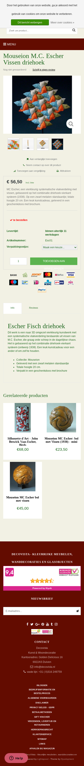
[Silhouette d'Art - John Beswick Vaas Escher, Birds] (22, 417)
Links (42, 744)
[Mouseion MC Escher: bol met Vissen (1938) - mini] (61, 417)
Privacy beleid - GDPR (42, 707)
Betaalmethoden (42, 712)
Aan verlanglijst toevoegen (43, 159)
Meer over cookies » (62, 22)
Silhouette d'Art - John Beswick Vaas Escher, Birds (23, 442)
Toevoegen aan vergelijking (31, 171)
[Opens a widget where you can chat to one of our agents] (16, 758)
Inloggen (42, 685)
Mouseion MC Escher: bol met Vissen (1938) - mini (61, 440)
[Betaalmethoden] (13, 275)
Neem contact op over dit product (43, 165)
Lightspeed (42, 759)
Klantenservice (42, 734)
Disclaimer (42, 703)
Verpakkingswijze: (18, 246)
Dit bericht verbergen (30, 22)
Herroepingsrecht (42, 730)
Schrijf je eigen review (44, 69)
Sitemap (42, 739)
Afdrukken (65, 171)
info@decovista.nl (44, 666)
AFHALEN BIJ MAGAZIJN (42, 749)
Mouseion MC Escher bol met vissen (22, 499)
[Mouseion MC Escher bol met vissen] (22, 476)
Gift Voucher (42, 717)
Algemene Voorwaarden (42, 698)
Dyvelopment (67, 759)
